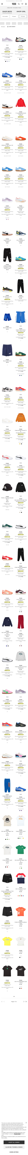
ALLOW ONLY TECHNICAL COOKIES (14, 1147)
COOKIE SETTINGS (14, 1152)
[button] (14, 996)
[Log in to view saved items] (22, 3)
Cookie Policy (17, 1133)
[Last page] (26, 1001)
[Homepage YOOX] (14, 4)
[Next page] (24, 1001)
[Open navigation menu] (2, 3)
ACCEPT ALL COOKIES (14, 1142)
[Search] (18, 3)
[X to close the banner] (26, 1122)
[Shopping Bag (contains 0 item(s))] (25, 3)
